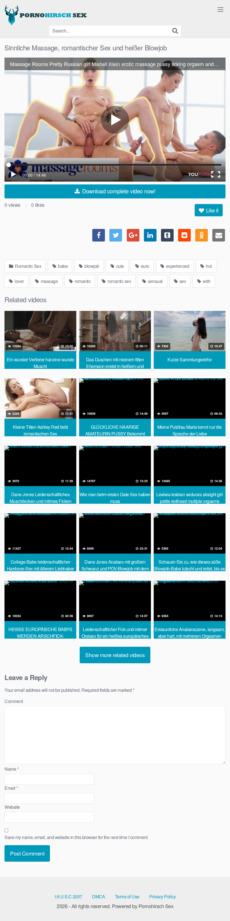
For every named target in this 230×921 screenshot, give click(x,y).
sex (182, 281)
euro (144, 266)
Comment (13, 701)
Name (11, 769)
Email (11, 788)
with (206, 281)
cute (119, 266)
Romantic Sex (28, 266)
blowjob (91, 266)
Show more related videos (115, 654)
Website (12, 807)
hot (208, 266)
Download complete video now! (118, 191)
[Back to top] (214, 903)
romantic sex (119, 281)
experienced (177, 266)
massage (49, 281)
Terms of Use (127, 896)
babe (62, 266)
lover (19, 281)
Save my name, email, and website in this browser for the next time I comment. (76, 837)
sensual (155, 281)
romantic (82, 281)
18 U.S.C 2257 (68, 896)
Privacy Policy (162, 896)
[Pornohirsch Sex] (46, 14)
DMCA (98, 896)
